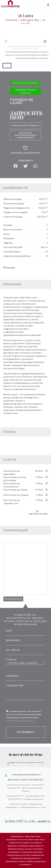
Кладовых (8, 238)
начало (11, 20)
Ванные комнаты (12, 229)
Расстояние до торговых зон (11, 502)
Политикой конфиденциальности (20, 721)
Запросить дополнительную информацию (25, 135)
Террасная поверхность (16, 208)
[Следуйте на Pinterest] (27, 812)
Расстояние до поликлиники (11, 485)
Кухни (6, 234)
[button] (7, 65)
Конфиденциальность (29, 807)
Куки (43, 807)
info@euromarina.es (33, 799)
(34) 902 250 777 (15, 799)
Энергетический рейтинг (17, 256)
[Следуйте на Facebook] (16, 812)
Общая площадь (12, 199)
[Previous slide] (6, 41)
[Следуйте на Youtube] (31, 812)
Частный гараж (11, 251)
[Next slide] (45, 41)
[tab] (6, 46)
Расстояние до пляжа (15, 490)
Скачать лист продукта (25, 125)
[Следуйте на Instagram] (23, 812)
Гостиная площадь (13, 203)
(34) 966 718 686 (32, 796)
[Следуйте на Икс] (20, 812)
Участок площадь (13, 217)
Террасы (8, 243)
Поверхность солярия (15, 212)
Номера (7, 225)
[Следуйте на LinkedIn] (34, 812)
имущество (30, 20)
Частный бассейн (13, 247)
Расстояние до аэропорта (11, 472)
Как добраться (13, 599)
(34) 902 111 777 (17, 796)
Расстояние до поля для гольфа (14, 479)
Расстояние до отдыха (16, 495)
